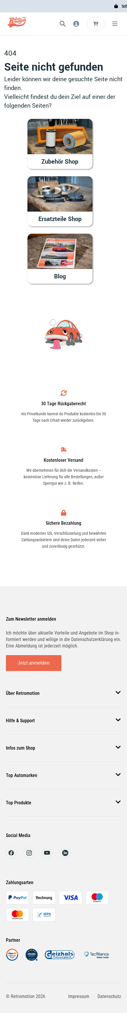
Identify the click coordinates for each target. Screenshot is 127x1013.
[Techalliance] (96, 959)
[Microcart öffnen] (96, 23)
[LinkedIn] (65, 856)
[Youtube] (47, 856)
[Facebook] (11, 856)
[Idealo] (31, 959)
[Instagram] (29, 856)
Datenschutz (109, 996)
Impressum (78, 996)
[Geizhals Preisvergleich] (59, 959)
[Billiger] (12, 959)
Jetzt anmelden (34, 662)
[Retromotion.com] (17, 25)
